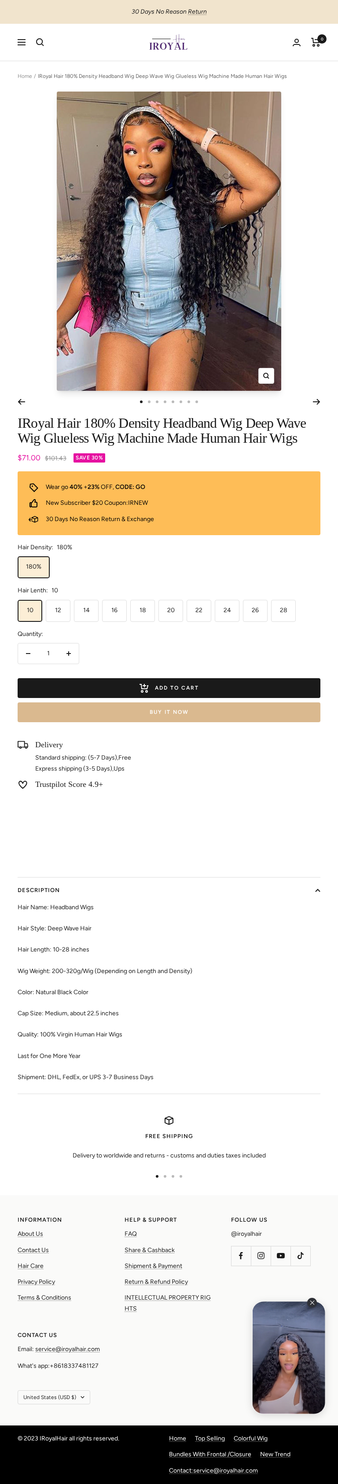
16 (114, 610)
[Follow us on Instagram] (261, 1256)
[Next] (316, 402)
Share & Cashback (150, 1250)
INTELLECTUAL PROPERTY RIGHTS (168, 1303)
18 (143, 610)
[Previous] (21, 402)
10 (30, 610)
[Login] (297, 42)
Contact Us (33, 1250)
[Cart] (315, 42)
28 (283, 610)
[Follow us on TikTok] (300, 1256)
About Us (30, 1234)
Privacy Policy (36, 1282)
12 (58, 610)
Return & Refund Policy (156, 1282)
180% (33, 566)
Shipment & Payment (153, 1266)
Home (25, 76)
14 (86, 610)
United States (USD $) (49, 1397)
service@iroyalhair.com (67, 1349)
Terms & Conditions (44, 1297)
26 (255, 610)
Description (39, 890)
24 (227, 610)
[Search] (40, 42)
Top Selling (210, 1438)
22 (198, 610)
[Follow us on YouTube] (280, 1256)
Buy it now (169, 712)
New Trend (275, 1454)
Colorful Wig (251, 1438)
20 (171, 610)
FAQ (131, 1234)
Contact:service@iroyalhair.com (213, 1470)
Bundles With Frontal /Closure (210, 1454)
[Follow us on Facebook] (241, 1256)
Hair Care (31, 1266)
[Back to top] (301, 1424)
